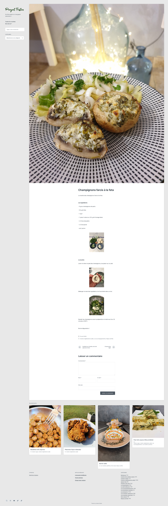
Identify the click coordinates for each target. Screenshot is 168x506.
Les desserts (124, 492)
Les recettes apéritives (106, 465)
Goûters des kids (125, 483)
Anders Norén (99, 503)
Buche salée (103, 463)
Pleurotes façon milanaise (73, 449)
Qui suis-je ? (8, 23)
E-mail (99, 377)
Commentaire (82, 361)
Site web (80, 385)
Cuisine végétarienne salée (87, 338)
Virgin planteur (79, 477)
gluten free (124, 482)
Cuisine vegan (35, 451)
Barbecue (123, 475)
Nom (80, 377)
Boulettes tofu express (38, 449)
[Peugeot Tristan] (14, 10)
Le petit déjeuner (125, 486)
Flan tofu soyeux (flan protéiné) (143, 440)
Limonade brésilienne (80, 475)
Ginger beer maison (80, 480)
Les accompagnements (100, 338)
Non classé (113, 465)
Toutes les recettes (10, 21)
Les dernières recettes (127, 490)
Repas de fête (109, 338)
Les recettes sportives (147, 444)
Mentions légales (33, 475)
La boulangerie (125, 485)
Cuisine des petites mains (127, 476)
